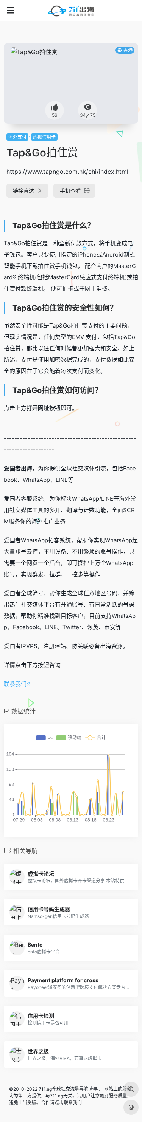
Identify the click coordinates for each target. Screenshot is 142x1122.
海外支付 (17, 137)
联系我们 (15, 683)
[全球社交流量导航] (71, 11)
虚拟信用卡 (44, 137)
